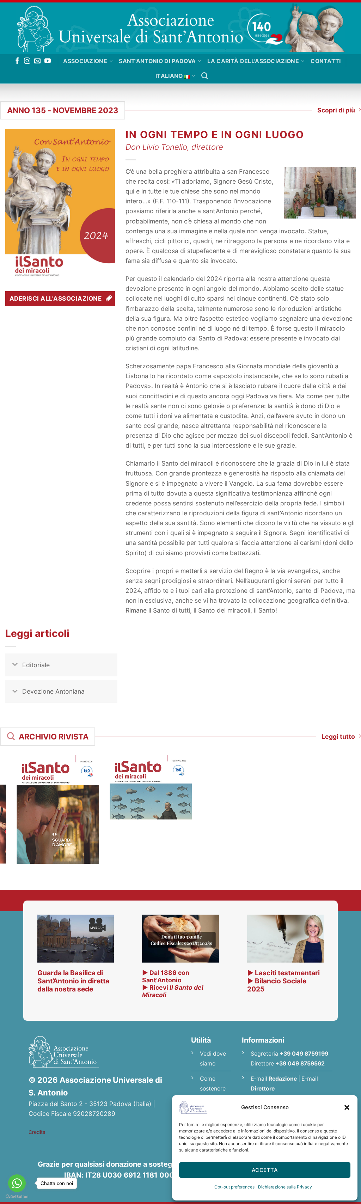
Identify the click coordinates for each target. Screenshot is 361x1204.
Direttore (263, 1088)
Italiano (169, 76)
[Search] (204, 76)
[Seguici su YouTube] (47, 61)
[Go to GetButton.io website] (17, 1196)
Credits (37, 1132)
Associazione (85, 61)
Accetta (265, 1170)
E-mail (274, 1078)
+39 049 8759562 (300, 1063)
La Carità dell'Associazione (253, 61)
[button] (346, 1107)
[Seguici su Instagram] (27, 61)
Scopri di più (336, 110)
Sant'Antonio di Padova (157, 61)
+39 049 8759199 (304, 1053)
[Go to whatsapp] (17, 1183)
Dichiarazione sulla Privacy (285, 1187)
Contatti (326, 61)
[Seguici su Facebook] (17, 61)
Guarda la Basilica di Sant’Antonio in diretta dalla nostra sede (73, 981)
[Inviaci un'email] (37, 61)
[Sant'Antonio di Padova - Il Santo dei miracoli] (180, 27)
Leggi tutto (338, 736)
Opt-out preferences (234, 1187)
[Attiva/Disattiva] (15, 665)
